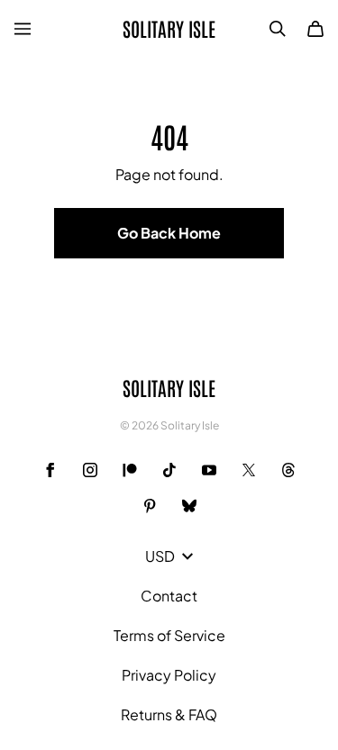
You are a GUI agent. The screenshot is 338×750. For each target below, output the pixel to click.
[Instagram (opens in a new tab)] (90, 470)
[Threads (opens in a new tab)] (288, 470)
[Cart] (315, 29)
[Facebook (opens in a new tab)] (50, 470)
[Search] (277, 29)
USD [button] (160, 556)
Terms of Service (169, 635)
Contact (169, 595)
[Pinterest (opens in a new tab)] (149, 506)
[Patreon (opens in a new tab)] (130, 470)
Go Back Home (169, 232)
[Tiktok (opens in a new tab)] (169, 470)
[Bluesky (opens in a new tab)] (189, 506)
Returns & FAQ (169, 714)
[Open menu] (22, 29)
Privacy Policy (169, 674)
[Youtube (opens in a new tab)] (209, 470)
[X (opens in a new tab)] (249, 470)
